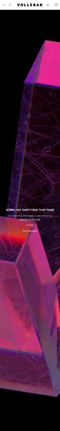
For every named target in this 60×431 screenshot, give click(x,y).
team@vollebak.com (30, 219)
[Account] (47, 5)
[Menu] (3, 5)
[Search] (10, 5)
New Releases (30, 231)
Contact (30, 225)
